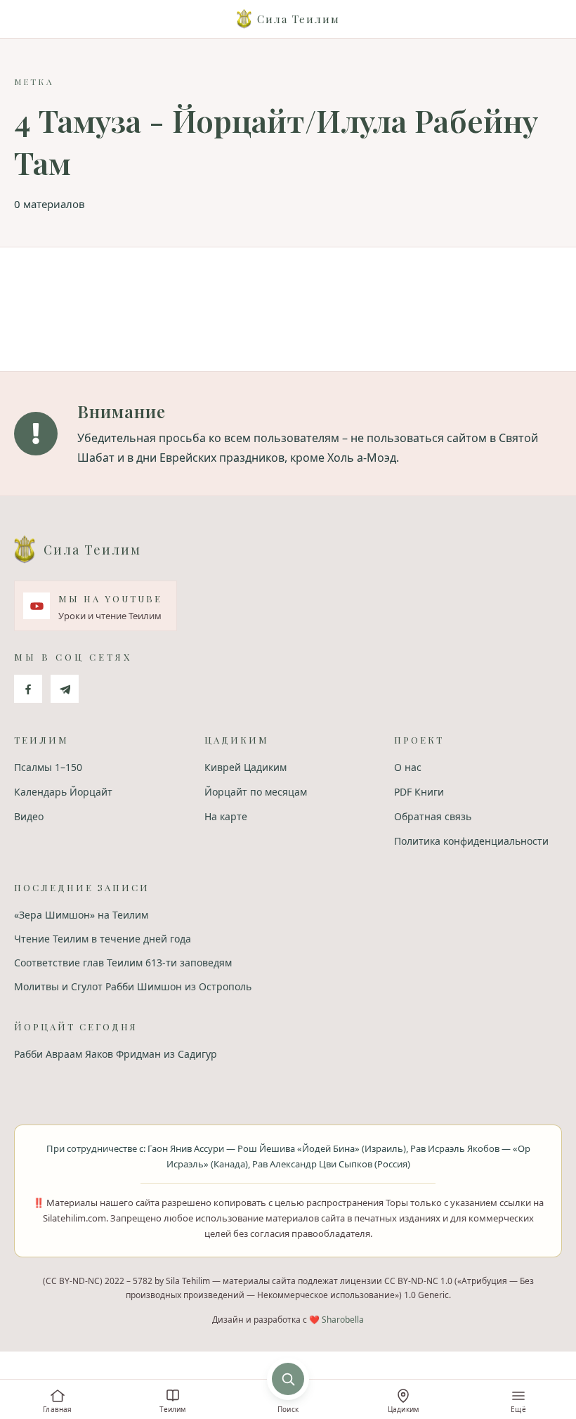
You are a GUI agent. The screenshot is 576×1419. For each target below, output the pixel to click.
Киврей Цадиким (245, 767)
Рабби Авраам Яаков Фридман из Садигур (115, 1054)
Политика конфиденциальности (471, 841)
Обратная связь (432, 816)
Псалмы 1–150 (48, 767)
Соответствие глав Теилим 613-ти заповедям (123, 962)
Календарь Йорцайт (63, 791)
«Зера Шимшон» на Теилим (81, 914)
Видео (29, 816)
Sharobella (343, 1320)
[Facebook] (28, 689)
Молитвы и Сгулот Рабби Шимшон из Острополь (132, 986)
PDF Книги (419, 791)
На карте (225, 816)
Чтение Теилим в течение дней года (102, 938)
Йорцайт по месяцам (255, 791)
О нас (407, 767)
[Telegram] (65, 689)
